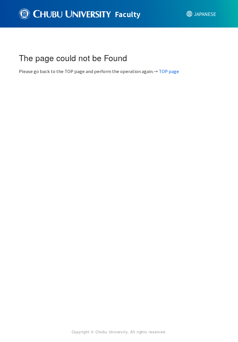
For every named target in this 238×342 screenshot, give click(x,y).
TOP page (169, 71)
